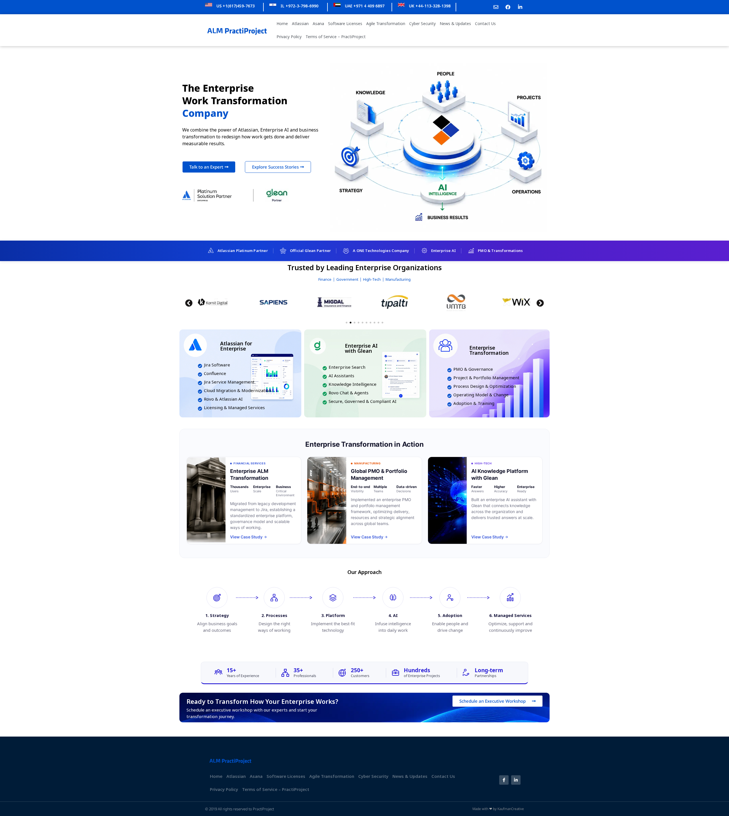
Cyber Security (422, 23)
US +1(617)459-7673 (235, 6)
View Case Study (248, 536)
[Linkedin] (516, 780)
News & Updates (455, 23)
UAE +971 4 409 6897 (364, 6)
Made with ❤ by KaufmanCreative (498, 808)
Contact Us (485, 23)
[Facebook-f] (504, 780)
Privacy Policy (289, 36)
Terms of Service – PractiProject (336, 36)
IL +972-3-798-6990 (299, 6)
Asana (318, 23)
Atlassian (300, 23)
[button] (189, 303)
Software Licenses (345, 23)
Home (282, 23)
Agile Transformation (385, 23)
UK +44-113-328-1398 (429, 6)
